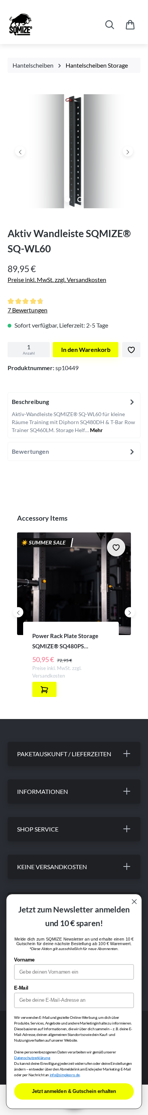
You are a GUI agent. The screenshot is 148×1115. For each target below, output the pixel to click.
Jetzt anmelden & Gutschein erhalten (74, 1091)
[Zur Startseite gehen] (44, 24)
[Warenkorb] (130, 24)
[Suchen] (109, 24)
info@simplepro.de (65, 1075)
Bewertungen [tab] (30, 451)
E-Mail (21, 988)
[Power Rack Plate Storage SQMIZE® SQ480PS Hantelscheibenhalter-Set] (74, 583)
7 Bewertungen (27, 310)
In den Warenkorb (85, 349)
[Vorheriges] (20, 151)
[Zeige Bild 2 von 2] (80, 199)
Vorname (24, 960)
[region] (74, 153)
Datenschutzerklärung (32, 1057)
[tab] (74, 415)
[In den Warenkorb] (44, 689)
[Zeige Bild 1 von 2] (67, 199)
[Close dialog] (134, 901)
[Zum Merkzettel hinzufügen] (131, 349)
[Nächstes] (128, 151)
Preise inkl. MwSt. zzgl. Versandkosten (57, 279)
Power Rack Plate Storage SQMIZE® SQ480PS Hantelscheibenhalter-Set (65, 641)
